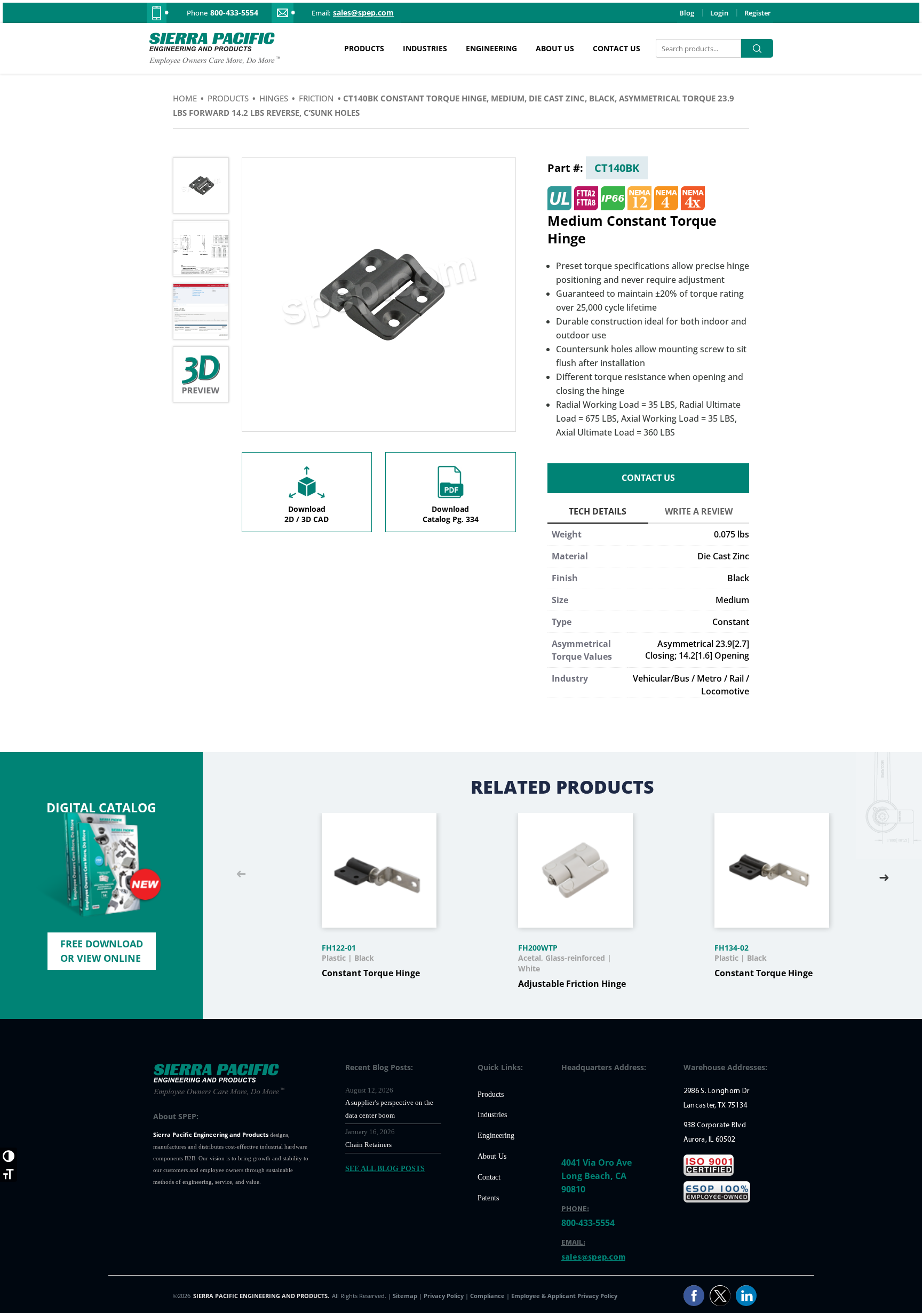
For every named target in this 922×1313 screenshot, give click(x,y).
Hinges (273, 98)
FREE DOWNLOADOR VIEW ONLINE (101, 950)
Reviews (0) (698, 513)
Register (757, 13)
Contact (489, 1177)
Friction (316, 98)
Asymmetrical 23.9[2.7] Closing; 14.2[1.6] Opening (697, 649)
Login (719, 13)
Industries (425, 48)
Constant (730, 622)
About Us (555, 48)
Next (884, 874)
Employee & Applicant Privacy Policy (564, 1296)
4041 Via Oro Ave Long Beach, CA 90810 (596, 1176)
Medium (732, 600)
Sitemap (406, 1296)
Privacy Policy (444, 1296)
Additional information (597, 513)
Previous (241, 874)
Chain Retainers (368, 1145)
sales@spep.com (363, 13)
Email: (321, 13)
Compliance (487, 1296)
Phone (197, 13)
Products (364, 48)
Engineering (491, 48)
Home (185, 98)
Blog (686, 13)
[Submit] (757, 48)
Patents (488, 1198)
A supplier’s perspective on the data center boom (389, 1108)
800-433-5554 (234, 13)
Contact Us (616, 48)
